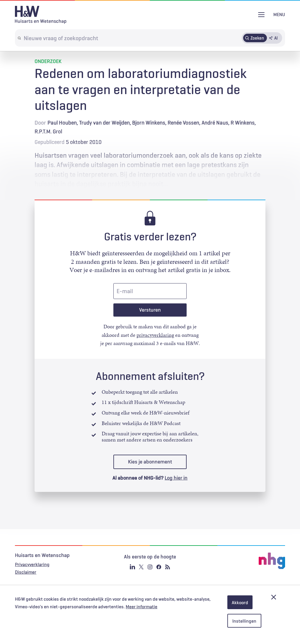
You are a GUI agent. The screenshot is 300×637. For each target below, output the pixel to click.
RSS (168, 567)
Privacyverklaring (32, 564)
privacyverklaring (155, 335)
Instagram (150, 567)
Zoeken (257, 37)
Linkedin (132, 567)
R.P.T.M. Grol (48, 131)
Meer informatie (141, 606)
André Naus (215, 122)
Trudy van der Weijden (104, 122)
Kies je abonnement (150, 462)
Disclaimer (25, 572)
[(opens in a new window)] (240, 561)
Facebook (159, 567)
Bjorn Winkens (148, 122)
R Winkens (243, 122)
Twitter (141, 567)
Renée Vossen (183, 122)
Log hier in (176, 478)
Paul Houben (62, 122)
